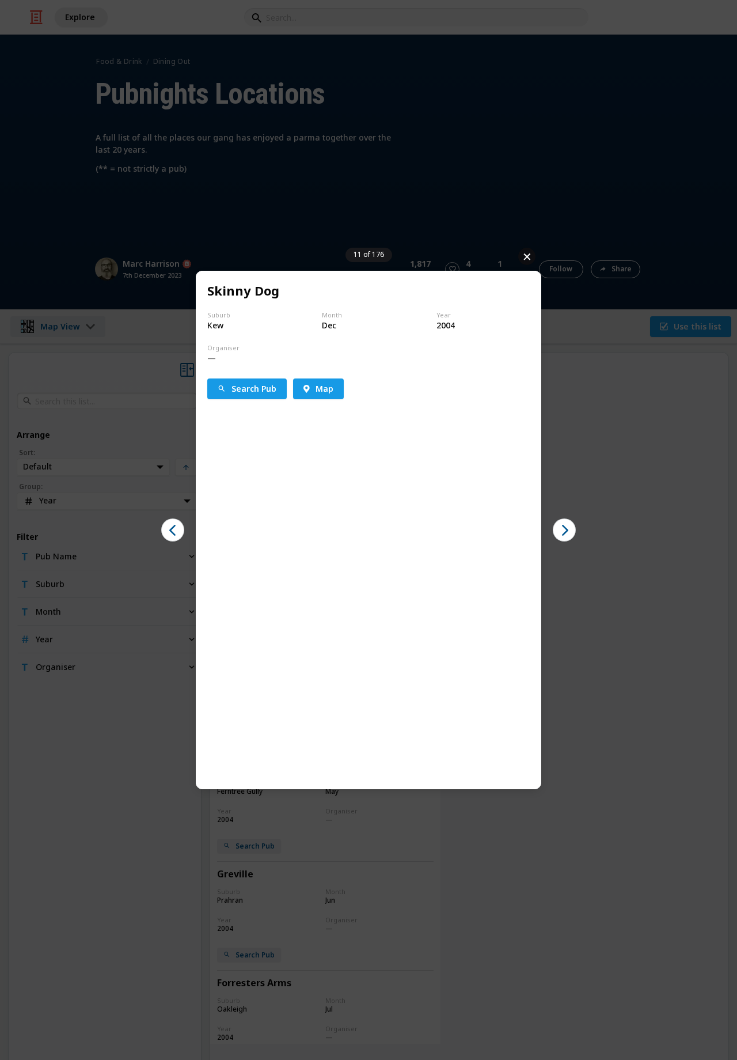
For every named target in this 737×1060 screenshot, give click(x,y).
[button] (172, 530)
